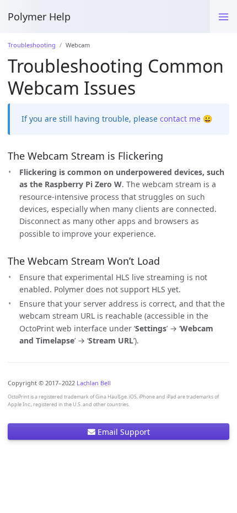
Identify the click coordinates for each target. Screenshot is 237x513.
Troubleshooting (32, 45)
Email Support (122, 432)
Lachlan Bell (94, 383)
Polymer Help (39, 16)
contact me (180, 118)
